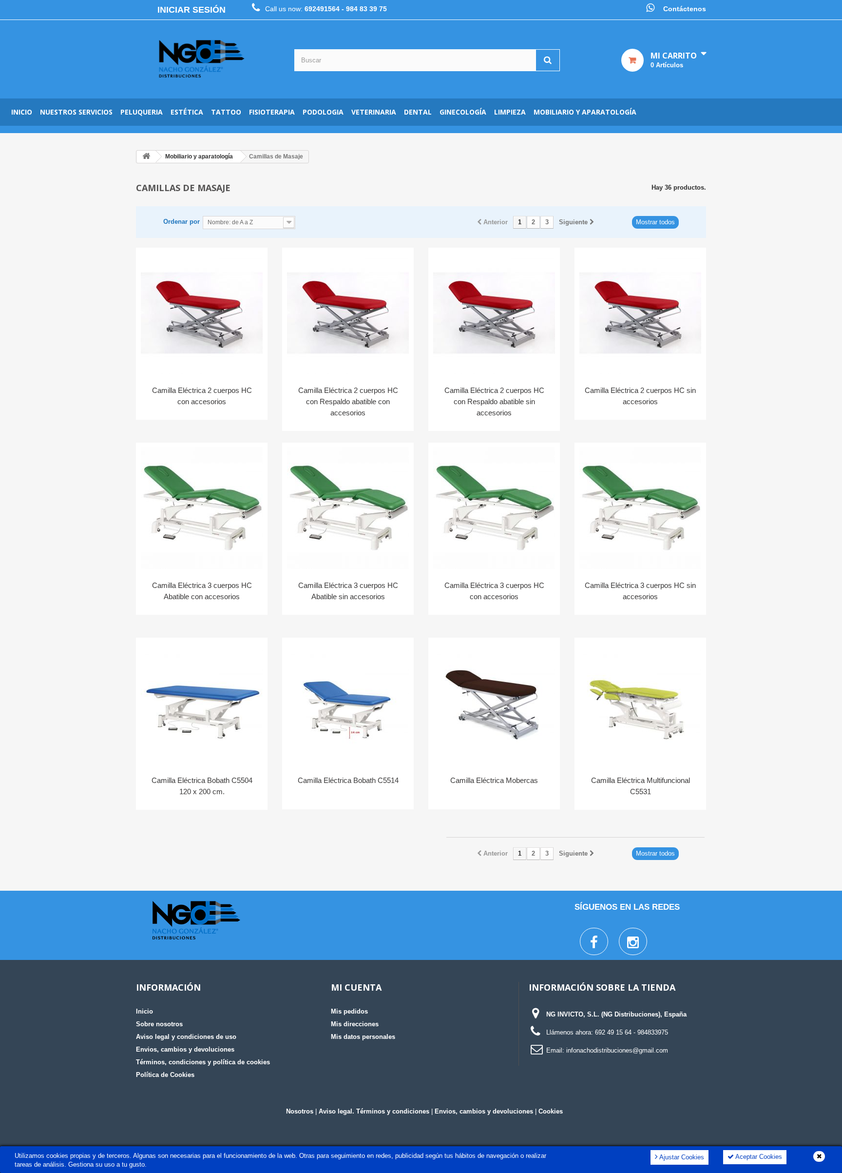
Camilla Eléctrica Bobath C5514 (348, 780)
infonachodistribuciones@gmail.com (617, 1050)
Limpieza (510, 112)
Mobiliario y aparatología (585, 112)
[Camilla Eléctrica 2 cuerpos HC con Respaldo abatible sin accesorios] (494, 313)
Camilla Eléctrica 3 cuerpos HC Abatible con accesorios (202, 591)
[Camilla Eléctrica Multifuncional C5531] (640, 703)
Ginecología (463, 112)
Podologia (323, 112)
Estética (187, 112)
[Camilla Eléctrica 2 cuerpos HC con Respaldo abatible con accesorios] (348, 313)
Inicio (21, 112)
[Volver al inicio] (146, 157)
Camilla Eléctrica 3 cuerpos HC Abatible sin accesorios (348, 591)
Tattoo (226, 112)
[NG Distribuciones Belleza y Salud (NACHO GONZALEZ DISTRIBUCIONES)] (202, 59)
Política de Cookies (165, 1074)
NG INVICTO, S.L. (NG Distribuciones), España (616, 1014)
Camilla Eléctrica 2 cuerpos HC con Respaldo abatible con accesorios (348, 401)
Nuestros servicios (76, 112)
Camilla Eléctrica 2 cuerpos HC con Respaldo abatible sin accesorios (494, 401)
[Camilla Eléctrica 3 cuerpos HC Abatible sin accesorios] (348, 508)
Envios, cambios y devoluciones (185, 1049)
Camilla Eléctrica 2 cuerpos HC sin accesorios (640, 396)
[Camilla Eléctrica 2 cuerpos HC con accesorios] (201, 313)
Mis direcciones (355, 1024)
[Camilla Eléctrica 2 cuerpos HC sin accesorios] (640, 313)
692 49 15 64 (613, 1032)
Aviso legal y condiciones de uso (186, 1036)
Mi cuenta (356, 987)
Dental (418, 112)
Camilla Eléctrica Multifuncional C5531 (640, 786)
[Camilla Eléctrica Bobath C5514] (348, 703)
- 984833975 (650, 1032)
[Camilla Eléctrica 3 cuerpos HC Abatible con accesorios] (201, 508)
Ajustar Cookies (681, 1157)
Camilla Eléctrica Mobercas (494, 780)
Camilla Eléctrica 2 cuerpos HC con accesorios (202, 396)
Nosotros (299, 1111)
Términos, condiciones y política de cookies (203, 1062)
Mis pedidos (349, 1011)
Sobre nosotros (159, 1024)
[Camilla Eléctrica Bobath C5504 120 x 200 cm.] (201, 703)
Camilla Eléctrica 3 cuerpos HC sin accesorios (640, 591)
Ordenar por (181, 221)
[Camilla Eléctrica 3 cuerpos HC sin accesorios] (640, 508)
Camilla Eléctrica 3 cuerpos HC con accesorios (494, 591)
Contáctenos (684, 9)
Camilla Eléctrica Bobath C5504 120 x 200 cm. (202, 786)
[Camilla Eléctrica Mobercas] (494, 703)
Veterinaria (373, 112)
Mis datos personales (363, 1036)
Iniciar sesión (191, 10)
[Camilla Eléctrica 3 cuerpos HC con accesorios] (494, 508)
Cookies (550, 1111)
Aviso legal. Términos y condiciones (374, 1111)
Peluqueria (141, 112)
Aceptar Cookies (758, 1156)
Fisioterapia (272, 112)
